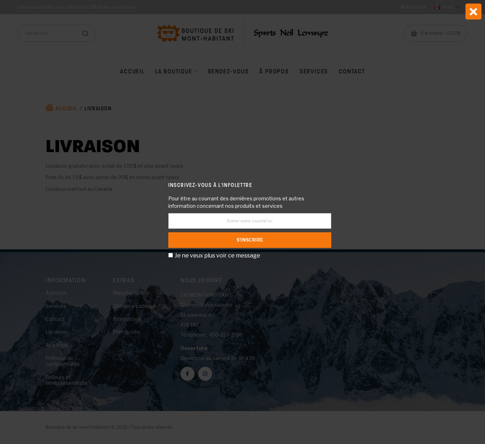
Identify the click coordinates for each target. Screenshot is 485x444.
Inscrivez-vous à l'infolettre (210, 185)
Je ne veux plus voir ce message (217, 255)
